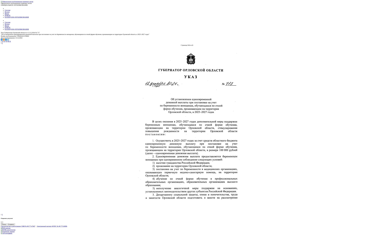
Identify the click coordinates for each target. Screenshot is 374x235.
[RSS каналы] (5, 228)
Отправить (11, 224)
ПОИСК (7, 15)
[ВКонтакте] (2, 40)
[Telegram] (8, 40)
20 (4, 41)
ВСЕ (9, 41)
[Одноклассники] (4, 40)
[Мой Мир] (6, 40)
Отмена (4, 224)
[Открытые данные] (8, 231)
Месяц (7, 14)
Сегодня (7, 10)
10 (3, 41)
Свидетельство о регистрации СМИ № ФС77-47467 (18, 226)
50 (6, 41)
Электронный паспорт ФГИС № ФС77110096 (52, 226)
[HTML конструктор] (8, 230)
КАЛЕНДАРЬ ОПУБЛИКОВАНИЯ (17, 17)
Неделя (7, 12)
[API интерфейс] (6, 233)
